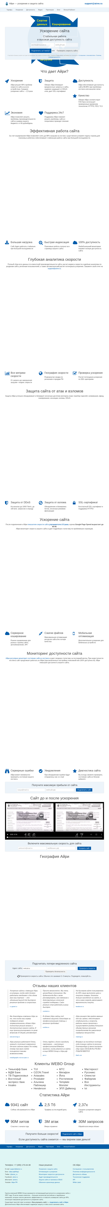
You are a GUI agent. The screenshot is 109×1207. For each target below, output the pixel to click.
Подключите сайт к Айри (72, 1134)
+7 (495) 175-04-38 (22, 1165)
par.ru (44, 1055)
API (74, 1179)
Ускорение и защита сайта (48, 1169)
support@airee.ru (93, 3)
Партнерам (50, 10)
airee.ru (15, 1177)
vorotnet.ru (46, 1011)
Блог (58, 10)
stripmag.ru (79, 1037)
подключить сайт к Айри (59, 1202)
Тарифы (9, 10)
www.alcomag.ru (15, 1037)
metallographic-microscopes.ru (19, 1057)
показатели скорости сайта (48, 524)
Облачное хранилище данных (49, 1182)
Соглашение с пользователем (87, 55)
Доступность (30, 10)
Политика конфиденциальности (84, 1171)
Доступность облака (80, 1174)
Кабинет (69, 10)
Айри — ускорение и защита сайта (26, 3)
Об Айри (76, 1165)
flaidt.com (79, 1055)
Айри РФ (14, 1182)
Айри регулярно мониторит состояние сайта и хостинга (27, 658)
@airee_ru (13, 1174)
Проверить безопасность (55, 971)
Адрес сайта (17, 968)
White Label (77, 1182)
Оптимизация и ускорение (48, 1171)
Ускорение (19, 10)
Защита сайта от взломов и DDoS (50, 1179)
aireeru (15, 1179)
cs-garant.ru (13, 1006)
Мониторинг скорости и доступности (51, 1174)
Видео (40, 10)
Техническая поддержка (81, 1177)
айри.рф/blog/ (14, 1171)
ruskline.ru (46, 1027)
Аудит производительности (48, 1177)
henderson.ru (80, 1006)
